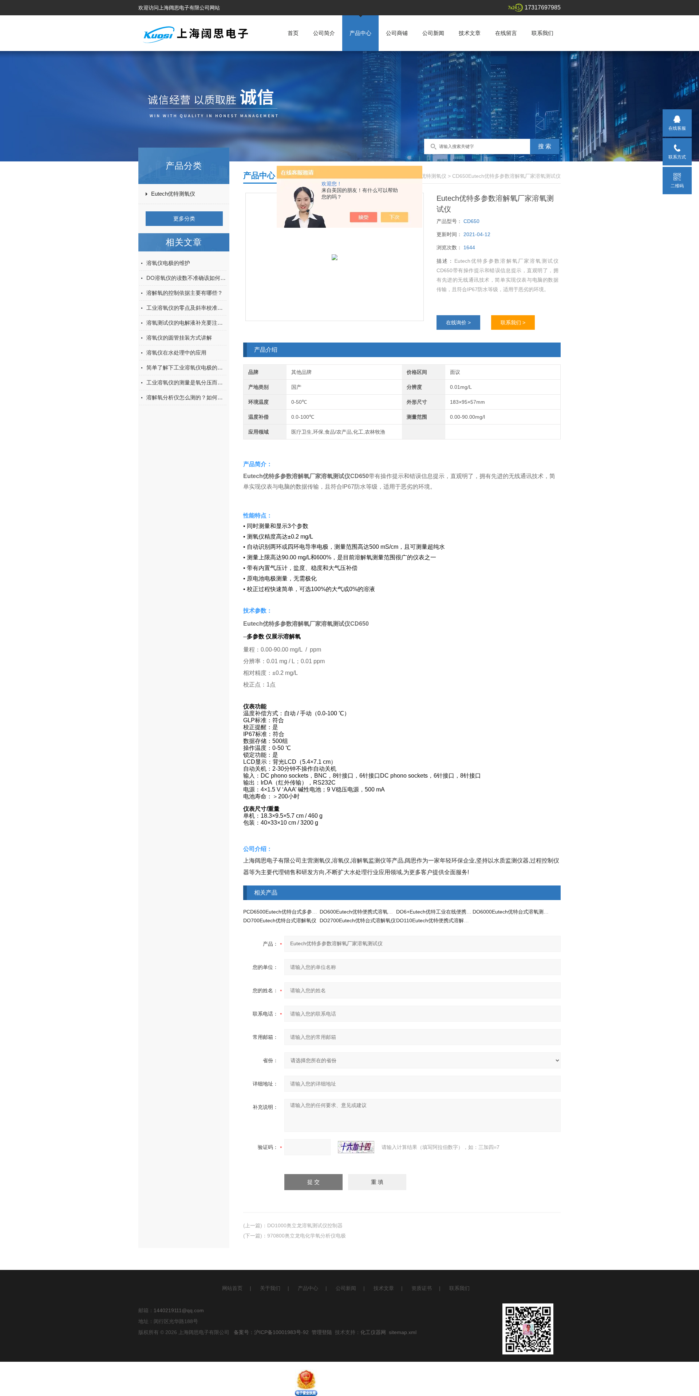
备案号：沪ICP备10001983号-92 (271, 1332)
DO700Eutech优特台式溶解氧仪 (279, 920)
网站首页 (232, 1288)
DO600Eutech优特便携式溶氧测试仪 (361, 912)
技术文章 (470, 33)
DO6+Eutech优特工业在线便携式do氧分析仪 (447, 912)
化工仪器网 (373, 1332)
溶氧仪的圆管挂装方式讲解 (179, 338)
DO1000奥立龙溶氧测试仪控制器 (305, 1225)
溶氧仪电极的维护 (168, 263)
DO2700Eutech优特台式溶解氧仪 (358, 920)
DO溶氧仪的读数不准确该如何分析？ (186, 278)
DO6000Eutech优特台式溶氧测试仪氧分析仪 (523, 912)
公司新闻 (433, 33)
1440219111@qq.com (179, 1310)
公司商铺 (397, 33)
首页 (293, 33)
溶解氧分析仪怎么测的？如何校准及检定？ (186, 397)
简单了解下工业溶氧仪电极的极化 (186, 367)
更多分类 (184, 218)
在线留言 (506, 33)
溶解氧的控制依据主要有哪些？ (184, 293)
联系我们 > (513, 322)
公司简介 (324, 33)
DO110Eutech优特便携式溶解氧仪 (435, 920)
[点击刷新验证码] (356, 1147)
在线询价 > (458, 322)
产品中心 (360, 33)
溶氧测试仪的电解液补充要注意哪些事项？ (186, 323)
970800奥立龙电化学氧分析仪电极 (306, 1236)
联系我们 (542, 33)
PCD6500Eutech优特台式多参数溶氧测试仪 (293, 912)
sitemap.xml (402, 1332)
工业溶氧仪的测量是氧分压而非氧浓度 (186, 382)
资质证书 (421, 1288)
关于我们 (270, 1288)
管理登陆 (322, 1332)
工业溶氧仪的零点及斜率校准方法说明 (186, 308)
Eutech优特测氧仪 (173, 194)
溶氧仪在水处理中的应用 (176, 352)
